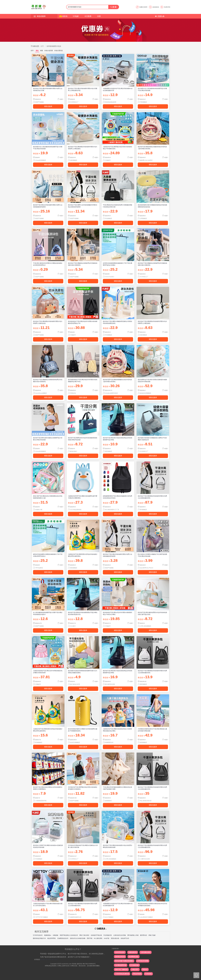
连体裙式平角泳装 (96, 935)
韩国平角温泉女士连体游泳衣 (69, 935)
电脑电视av (47, 935)
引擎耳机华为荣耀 (142, 961)
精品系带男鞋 (51, 938)
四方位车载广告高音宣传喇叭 (124, 961)
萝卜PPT (49, 959)
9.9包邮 (76, 16)
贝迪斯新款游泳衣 (62, 938)
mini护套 (106, 938)
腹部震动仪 (143, 935)
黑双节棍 (89, 938)
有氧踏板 (55, 935)
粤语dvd (144, 969)
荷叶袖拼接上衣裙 (133, 935)
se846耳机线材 (120, 952)
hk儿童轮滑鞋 (98, 938)
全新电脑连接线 (145, 952)
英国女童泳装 (115, 938)
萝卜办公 (54, 959)
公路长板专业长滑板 (119, 935)
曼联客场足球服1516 (39, 938)
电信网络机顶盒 (133, 956)
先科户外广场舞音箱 (121, 969)
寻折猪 (74, 964)
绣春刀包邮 (152, 935)
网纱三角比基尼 (84, 935)
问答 (99, 16)
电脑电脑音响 (132, 952)
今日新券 (87, 16)
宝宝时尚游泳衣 (38, 935)
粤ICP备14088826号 (89, 964)
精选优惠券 (41, 16)
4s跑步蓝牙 (135, 969)
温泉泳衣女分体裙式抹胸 (77, 938)
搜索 (114, 7)
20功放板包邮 (134, 965)
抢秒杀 (65, 16)
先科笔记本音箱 (120, 956)
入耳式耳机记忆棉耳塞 (122, 974)
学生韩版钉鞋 (107, 935)
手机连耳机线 (137, 974)
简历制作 (43, 959)
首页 (42, 46)
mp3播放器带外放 (120, 965)
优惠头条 (160, 16)
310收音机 (148, 974)
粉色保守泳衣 (125, 938)
